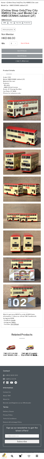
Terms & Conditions (10, 418)
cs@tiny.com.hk (11, 379)
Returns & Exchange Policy (12, 422)
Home (3, 2)
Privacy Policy (8, 415)
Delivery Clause (8, 411)
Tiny (11, 22)
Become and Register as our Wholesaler (17, 403)
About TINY (7, 395)
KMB (4, 22)
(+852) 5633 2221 (12, 375)
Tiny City (18, 22)
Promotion (27, 22)
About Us (6, 399)
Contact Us (7, 392)
